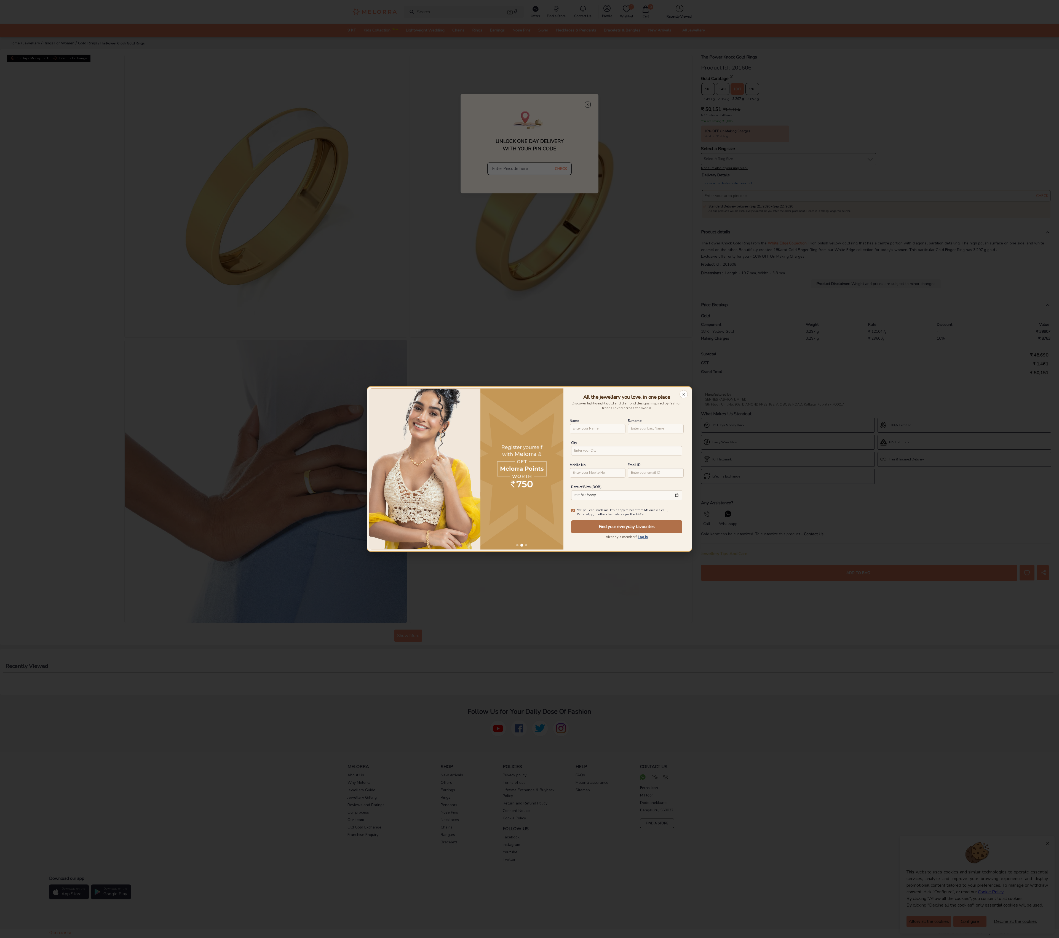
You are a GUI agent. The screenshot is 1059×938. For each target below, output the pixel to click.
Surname (634, 420)
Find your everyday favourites (627, 526)
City (574, 442)
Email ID (634, 464)
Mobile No (577, 464)
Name (574, 420)
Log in (643, 536)
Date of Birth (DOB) (586, 486)
